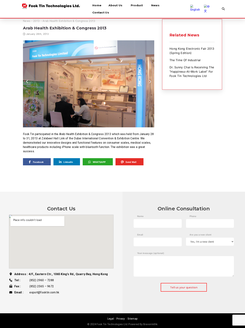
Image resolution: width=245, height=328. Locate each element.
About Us (115, 5)
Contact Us (100, 12)
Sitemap (133, 318)
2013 (36, 21)
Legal (110, 318)
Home (96, 5)
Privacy (120, 318)
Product (137, 5)
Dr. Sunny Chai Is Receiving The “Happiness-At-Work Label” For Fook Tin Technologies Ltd (191, 71)
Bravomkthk (150, 324)
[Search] (223, 9)
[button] (27, 81)
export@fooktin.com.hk (44, 292)
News (155, 5)
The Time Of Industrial (185, 60)
